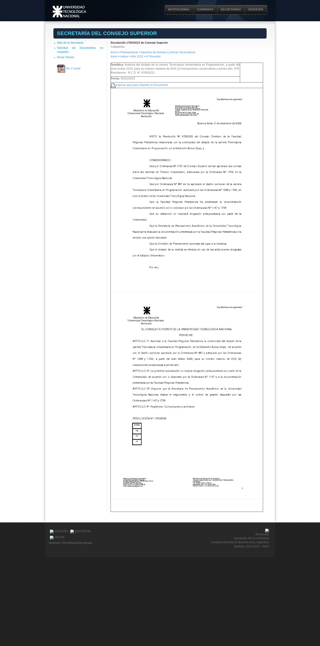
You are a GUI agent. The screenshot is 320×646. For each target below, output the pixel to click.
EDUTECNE (83, 531)
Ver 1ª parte (73, 68)
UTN (69, 11)
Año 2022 (137, 56)
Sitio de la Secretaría (70, 42)
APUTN (59, 537)
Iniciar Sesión (65, 57)
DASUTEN (61, 531)
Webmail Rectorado (80, 543)
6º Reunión (153, 56)
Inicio (114, 52)
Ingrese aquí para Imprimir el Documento (142, 85)
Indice (124, 56)
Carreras (205, 9)
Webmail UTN (58, 543)
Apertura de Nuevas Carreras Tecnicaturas (168, 52)
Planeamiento (129, 52)
